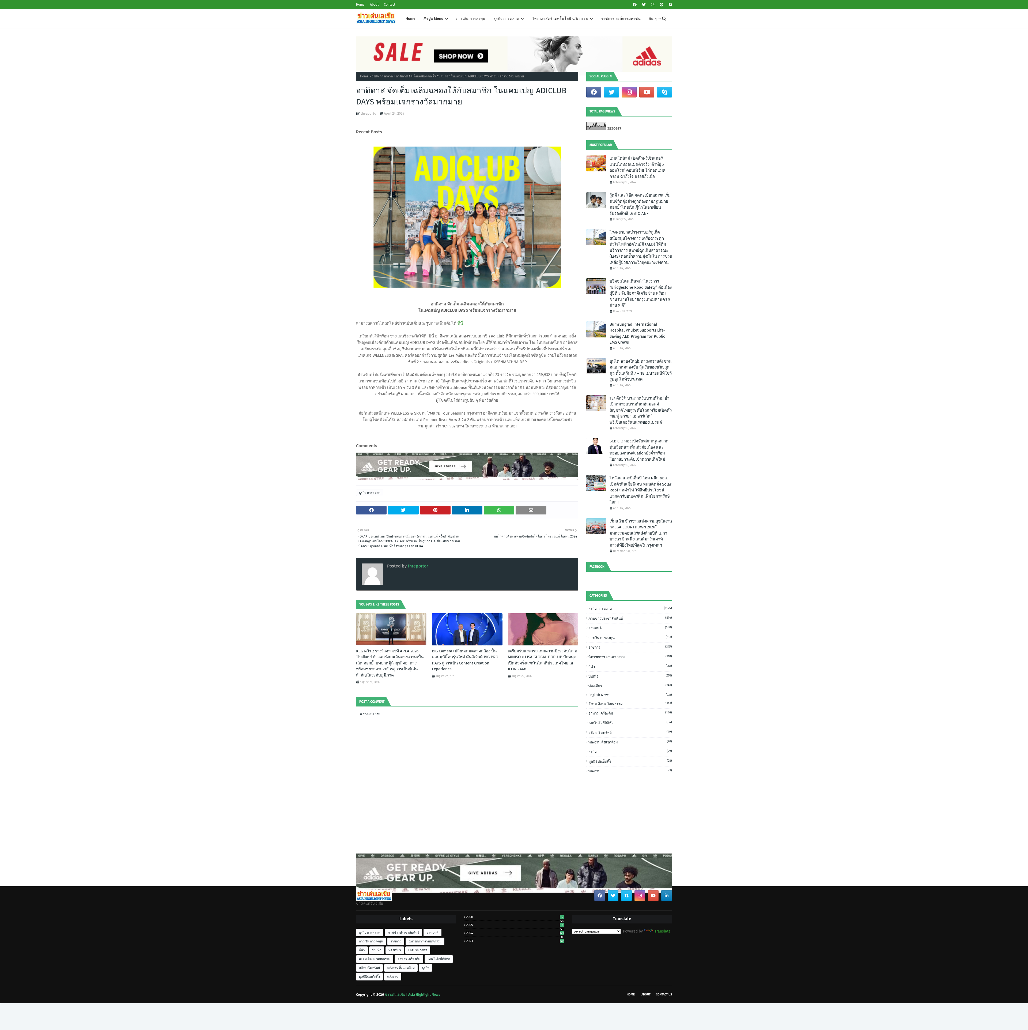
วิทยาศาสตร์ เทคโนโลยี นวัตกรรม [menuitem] (560, 18)
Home (360, 4)
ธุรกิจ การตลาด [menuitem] (506, 18)
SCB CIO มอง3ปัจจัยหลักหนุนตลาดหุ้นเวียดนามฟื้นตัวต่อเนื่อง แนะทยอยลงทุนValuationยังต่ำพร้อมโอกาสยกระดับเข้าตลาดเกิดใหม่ (639, 450)
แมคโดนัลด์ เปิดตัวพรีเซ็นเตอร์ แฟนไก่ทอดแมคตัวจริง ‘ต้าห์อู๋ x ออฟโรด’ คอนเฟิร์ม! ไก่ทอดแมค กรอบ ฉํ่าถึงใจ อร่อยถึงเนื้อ (638, 167)
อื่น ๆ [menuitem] (653, 18)
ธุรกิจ (630, 751)
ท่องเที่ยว (630, 685)
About (374, 4)
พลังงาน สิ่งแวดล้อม (630, 742)
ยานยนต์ (630, 628)
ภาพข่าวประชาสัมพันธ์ (630, 618)
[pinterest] (661, 4)
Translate (663, 931)
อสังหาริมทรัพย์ (630, 732)
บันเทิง (630, 676)
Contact (389, 4)
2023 (514, 941)
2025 (514, 925)
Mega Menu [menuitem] (433, 18)
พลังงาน (630, 771)
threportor (369, 113)
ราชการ (630, 647)
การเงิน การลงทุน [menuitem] (470, 18)
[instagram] (653, 4)
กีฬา (630, 666)
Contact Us (664, 994)
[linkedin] (666, 895)
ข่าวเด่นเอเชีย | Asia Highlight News (412, 995)
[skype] (669, 4)
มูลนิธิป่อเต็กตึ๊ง (630, 761)
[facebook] (635, 4)
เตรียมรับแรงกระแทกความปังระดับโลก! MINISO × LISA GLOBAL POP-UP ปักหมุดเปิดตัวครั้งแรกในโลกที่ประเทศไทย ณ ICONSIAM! (542, 660)
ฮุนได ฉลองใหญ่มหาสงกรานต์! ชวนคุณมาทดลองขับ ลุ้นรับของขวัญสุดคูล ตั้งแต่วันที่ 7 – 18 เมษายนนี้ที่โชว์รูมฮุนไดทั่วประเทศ (641, 370)
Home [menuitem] (410, 18)
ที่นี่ (460, 323)
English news (630, 695)
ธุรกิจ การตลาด (382, 76)
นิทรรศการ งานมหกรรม (630, 657)
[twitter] (644, 4)
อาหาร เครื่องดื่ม (630, 713)
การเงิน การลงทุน (630, 637)
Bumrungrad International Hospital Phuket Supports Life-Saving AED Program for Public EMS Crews (637, 333)
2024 (515, 933)
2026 (514, 917)
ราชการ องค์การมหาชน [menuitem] (621, 18)
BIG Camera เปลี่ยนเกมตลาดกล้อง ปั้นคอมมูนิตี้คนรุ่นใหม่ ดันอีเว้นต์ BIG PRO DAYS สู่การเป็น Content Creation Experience (465, 660)
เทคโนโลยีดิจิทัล (630, 722)
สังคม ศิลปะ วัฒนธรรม (630, 703)
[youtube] (646, 92)
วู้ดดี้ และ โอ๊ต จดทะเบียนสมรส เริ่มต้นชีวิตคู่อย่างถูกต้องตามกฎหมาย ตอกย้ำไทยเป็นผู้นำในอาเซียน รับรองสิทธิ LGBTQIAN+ (640, 204)
